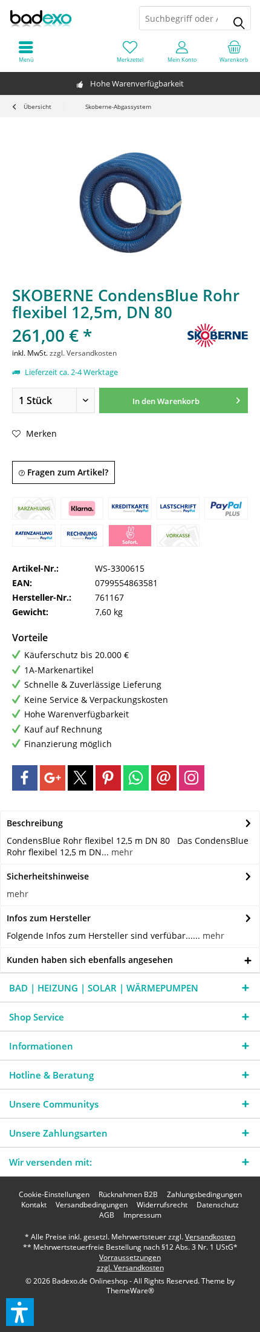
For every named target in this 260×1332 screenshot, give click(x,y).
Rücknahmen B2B (128, 1195)
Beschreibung (35, 823)
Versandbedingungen (92, 1205)
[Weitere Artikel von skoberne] (217, 335)
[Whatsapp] (136, 778)
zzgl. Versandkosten (83, 353)
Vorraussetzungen (130, 1257)
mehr (121, 852)
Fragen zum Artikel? (66, 472)
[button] (20, 1312)
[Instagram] (191, 778)
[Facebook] (24, 778)
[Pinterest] (108, 778)
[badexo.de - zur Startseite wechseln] (65, 18)
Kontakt (34, 1205)
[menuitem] (234, 51)
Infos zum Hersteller (49, 918)
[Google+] (52, 778)
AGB (106, 1215)
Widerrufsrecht (162, 1205)
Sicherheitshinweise (48, 876)
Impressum (142, 1215)
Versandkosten (210, 1237)
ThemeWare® (130, 1290)
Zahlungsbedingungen (204, 1195)
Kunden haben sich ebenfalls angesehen (90, 959)
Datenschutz (218, 1205)
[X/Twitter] (80, 778)
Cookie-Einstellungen (54, 1195)
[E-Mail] (164, 778)
